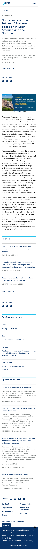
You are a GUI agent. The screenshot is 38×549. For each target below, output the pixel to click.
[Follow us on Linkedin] (15, 499)
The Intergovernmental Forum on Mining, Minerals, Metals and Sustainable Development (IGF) (18, 353)
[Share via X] (11, 81)
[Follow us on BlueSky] (11, 499)
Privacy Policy (26, 504)
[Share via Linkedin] (7, 81)
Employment (7, 508)
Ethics (4, 515)
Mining (4, 329)
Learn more (6, 68)
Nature (4, 366)
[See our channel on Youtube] (19, 499)
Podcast (23, 513)
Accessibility (7, 511)
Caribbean (20, 340)
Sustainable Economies (19, 366)
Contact (5, 504)
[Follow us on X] (24, 499)
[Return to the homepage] (6, 3)
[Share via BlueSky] (3, 81)
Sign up (6, 525)
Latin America (7, 340)
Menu (34, 3)
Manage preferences (18, 545)
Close (35, 527)
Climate (5, 369)
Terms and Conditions (24, 509)
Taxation (13, 329)
